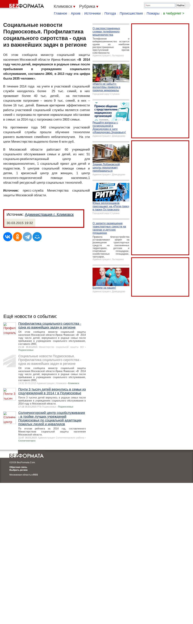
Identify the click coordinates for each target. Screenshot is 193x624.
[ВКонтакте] (7, 236)
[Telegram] (27, 236)
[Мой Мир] (37, 236)
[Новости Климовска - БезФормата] (22, 4)
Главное (60, 13)
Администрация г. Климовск (49, 214)
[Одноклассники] (17, 236)
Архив (75, 13)
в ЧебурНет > (173, 13)
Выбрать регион (18, 470)
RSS (35, 474)
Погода (110, 13)
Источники (92, 13)
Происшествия (131, 13)
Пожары (153, 13)
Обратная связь (18, 467)
